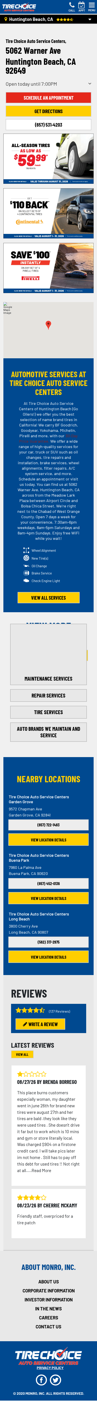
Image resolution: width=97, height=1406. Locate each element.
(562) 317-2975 (49, 942)
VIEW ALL (22, 1054)
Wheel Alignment (44, 550)
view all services (48, 598)
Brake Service (42, 573)
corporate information (49, 1290)
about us (48, 1281)
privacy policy (50, 1368)
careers (48, 1317)
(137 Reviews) (59, 1011)
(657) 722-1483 (48, 824)
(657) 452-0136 (48, 883)
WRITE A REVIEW (43, 1024)
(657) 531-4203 (48, 125)
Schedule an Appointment (49, 98)
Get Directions (49, 111)
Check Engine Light (46, 581)
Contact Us (48, 1326)
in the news (48, 1308)
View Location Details (48, 839)
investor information (49, 1299)
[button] (48, 325)
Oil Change (39, 566)
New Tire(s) (40, 558)
